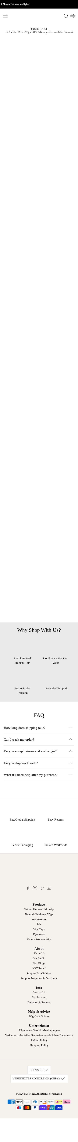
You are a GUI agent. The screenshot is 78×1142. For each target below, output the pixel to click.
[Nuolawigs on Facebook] (28, 889)
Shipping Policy (39, 1045)
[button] (39, 500)
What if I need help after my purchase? (31, 775)
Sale (39, 924)
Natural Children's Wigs (39, 914)
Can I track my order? (19, 739)
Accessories (39, 919)
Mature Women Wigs (39, 939)
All (45, 29)
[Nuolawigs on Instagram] (35, 889)
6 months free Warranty (27, 582)
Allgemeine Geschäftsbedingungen (39, 1030)
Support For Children (39, 973)
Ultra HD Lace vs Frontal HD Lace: (36, 570)
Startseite (35, 29)
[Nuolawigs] (39, 16)
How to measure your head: (30, 547)
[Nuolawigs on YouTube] (49, 889)
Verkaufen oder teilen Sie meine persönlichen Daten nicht (39, 1035)
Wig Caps (39, 929)
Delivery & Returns (39, 1002)
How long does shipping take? (24, 728)
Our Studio (39, 958)
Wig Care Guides (39, 1016)
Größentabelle (18, 434)
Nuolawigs (29, 1093)
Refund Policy (39, 1040)
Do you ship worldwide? (21, 763)
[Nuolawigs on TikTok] (42, 889)
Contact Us (39, 992)
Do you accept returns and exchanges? (30, 751)
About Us (39, 953)
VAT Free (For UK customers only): (36, 559)
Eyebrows (39, 934)
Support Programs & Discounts (39, 978)
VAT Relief (39, 968)
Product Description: (25, 535)
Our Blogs (39, 963)
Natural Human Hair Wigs (39, 909)
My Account (39, 997)
